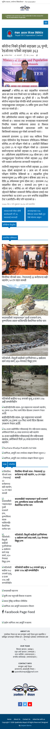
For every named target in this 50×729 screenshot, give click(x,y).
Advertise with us (39, 719)
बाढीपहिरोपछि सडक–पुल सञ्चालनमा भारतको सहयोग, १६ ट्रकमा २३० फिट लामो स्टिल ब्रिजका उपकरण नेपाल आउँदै (22, 420)
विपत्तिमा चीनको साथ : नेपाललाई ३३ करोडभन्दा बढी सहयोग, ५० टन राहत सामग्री (25, 279)
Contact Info (25, 663)
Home (9, 719)
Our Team (25, 646)
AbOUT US (25, 631)
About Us (17, 719)
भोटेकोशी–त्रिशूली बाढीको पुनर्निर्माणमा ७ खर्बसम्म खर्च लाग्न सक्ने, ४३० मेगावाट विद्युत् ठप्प (24, 360)
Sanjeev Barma (26, 725)
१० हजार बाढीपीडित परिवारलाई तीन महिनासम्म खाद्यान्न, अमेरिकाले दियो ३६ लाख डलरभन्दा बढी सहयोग (22, 439)
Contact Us (26, 719)
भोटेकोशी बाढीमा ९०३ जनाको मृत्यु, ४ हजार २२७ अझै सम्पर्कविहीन (23, 400)
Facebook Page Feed (19, 612)
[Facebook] (20, 705)
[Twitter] (25, 705)
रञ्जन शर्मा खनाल (20, 652)
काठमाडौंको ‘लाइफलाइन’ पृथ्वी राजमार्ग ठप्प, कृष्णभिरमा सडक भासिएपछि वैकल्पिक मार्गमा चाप (24, 319)
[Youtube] (30, 705)
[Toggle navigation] (46, 23)
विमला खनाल (21, 649)
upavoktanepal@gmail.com (26, 671)
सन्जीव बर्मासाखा (19, 657)
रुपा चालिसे (19, 654)
